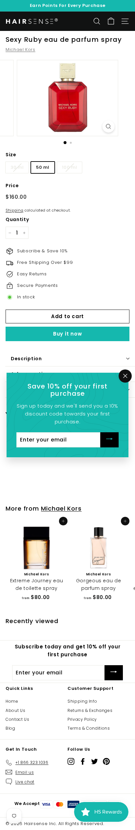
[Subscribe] (109, 440)
